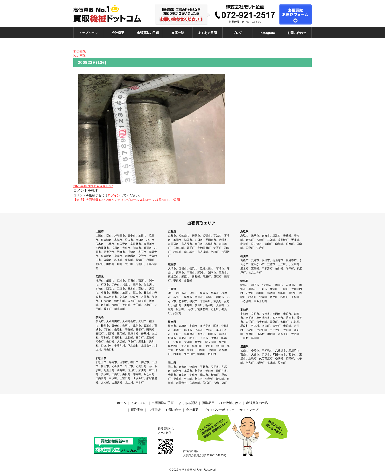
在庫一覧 (178, 33)
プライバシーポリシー (219, 410)
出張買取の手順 (148, 33)
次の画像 (79, 55)
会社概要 (118, 33)
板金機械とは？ (230, 403)
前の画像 (79, 51)
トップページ (88, 33)
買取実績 (137, 410)
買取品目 (208, 403)
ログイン (114, 195)
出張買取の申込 (257, 403)
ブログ (237, 33)
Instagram (267, 33)
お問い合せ (173, 410)
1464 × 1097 (104, 186)
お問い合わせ (296, 33)
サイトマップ (249, 410)
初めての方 (139, 403)
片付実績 (154, 410)
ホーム (121, 403)
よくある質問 (207, 33)
